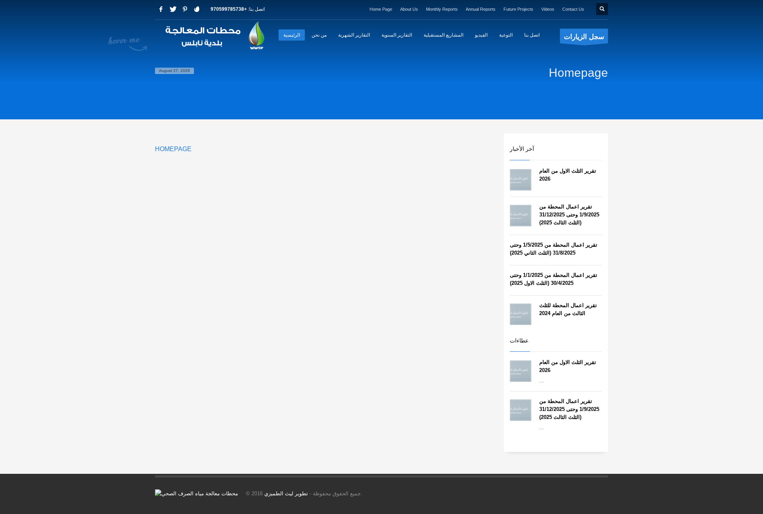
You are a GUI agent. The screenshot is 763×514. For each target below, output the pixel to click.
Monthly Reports (442, 9)
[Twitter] (173, 9)
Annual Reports (481, 9)
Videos (547, 9)
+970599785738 (229, 9)
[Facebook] (161, 9)
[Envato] (197, 9)
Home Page (381, 9)
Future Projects (518, 9)
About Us (409, 9)
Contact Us (573, 9)
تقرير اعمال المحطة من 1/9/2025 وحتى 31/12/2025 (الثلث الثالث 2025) (569, 215)
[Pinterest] (185, 9)
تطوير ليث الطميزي (286, 493)
